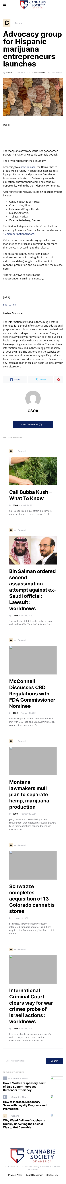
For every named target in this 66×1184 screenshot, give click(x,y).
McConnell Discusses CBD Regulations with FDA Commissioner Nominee (32, 693)
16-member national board (18, 234)
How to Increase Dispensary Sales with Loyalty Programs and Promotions (25, 1105)
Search (54, 1060)
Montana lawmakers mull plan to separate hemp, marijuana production (29, 794)
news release (27, 167)
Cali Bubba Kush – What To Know (30, 495)
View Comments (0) (31, 424)
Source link (9, 304)
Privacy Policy (15, 1175)
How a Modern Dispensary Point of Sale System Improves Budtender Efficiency (24, 1086)
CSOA (9, 72)
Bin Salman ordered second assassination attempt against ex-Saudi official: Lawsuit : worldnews (32, 589)
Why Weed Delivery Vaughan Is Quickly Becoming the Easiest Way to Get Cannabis (24, 1124)
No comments (39, 72)
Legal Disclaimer (34, 1175)
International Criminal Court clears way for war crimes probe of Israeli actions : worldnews (31, 1005)
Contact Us (52, 1175)
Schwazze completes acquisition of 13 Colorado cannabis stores (32, 898)
